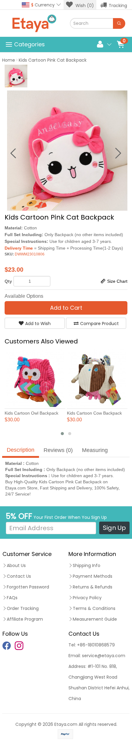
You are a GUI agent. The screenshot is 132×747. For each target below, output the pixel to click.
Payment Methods (92, 576)
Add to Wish (38, 323)
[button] (62, 434)
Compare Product (99, 323)
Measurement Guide (95, 619)
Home (8, 60)
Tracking (118, 5)
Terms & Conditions (94, 608)
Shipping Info (86, 565)
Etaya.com (65, 724)
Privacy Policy (87, 598)
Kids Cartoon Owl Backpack (31, 413)
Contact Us (19, 576)
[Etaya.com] (34, 23)
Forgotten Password (28, 587)
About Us (16, 565)
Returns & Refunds (92, 587)
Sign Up (114, 527)
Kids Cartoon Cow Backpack (94, 413)
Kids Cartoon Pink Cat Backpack (53, 60)
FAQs (12, 598)
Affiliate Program (25, 619)
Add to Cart (66, 308)
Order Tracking (23, 608)
